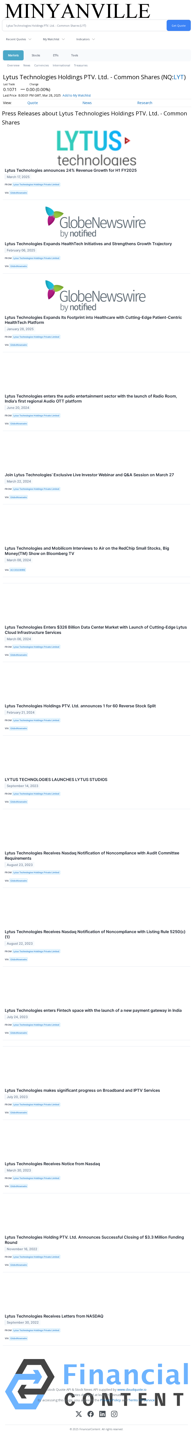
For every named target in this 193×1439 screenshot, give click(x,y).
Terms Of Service (141, 1400)
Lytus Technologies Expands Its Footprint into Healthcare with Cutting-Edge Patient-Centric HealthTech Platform (93, 320)
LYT (179, 77)
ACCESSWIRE (17, 570)
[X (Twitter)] (79, 1414)
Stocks (36, 55)
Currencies (41, 65)
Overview (13, 65)
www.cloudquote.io (132, 1389)
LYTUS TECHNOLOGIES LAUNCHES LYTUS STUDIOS (56, 779)
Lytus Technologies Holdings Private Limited (36, 184)
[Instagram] (114, 1414)
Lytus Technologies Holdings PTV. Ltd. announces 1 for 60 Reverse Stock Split (80, 705)
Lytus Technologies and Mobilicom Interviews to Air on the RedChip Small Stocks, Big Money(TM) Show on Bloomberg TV (87, 551)
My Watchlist (51, 39)
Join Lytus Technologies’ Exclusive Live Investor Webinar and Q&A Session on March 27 (89, 474)
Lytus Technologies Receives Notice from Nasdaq (52, 1163)
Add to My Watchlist (77, 95)
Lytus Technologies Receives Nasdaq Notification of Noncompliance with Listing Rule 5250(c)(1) (95, 934)
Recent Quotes (16, 39)
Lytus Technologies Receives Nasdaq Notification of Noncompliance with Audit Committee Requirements (92, 855)
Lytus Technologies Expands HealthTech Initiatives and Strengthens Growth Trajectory (88, 243)
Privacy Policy (110, 1400)
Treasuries (80, 65)
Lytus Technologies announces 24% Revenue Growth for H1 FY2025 (71, 170)
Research (144, 102)
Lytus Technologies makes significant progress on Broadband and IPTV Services (82, 1090)
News (26, 65)
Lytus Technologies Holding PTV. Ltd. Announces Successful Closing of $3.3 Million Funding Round (94, 1240)
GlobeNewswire (18, 192)
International (61, 65)
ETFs (55, 55)
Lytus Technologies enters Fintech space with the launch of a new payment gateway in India (93, 1010)
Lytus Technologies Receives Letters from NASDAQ (54, 1316)
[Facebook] (90, 1414)
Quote (32, 102)
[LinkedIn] (102, 1414)
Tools (74, 55)
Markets (13, 55)
